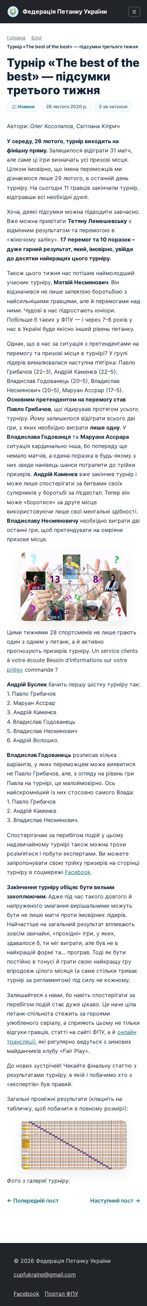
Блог (36, 37)
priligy (15, 669)
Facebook (78, 872)
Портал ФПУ (61, 1293)
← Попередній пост (33, 1200)
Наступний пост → (115, 1200)
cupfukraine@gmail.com (45, 1274)
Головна (16, 37)
